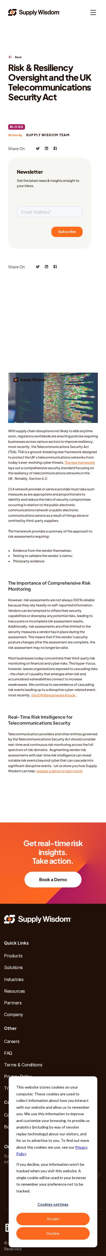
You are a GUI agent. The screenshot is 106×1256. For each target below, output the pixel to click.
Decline (53, 1233)
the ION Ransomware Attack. (53, 695)
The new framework (80, 462)
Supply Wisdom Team (48, 135)
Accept (53, 1218)
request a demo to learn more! (59, 771)
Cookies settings (53, 1204)
